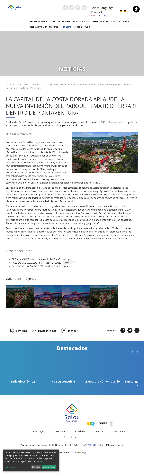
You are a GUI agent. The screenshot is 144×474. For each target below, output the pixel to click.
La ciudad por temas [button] (116, 21)
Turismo (67, 27)
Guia (102, 21)
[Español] (125, 11)
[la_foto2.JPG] (48, 296)
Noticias (37, 84)
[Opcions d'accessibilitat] (136, 9)
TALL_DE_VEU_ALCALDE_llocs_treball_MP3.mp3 (36, 262)
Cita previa (55, 21)
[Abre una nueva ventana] (65, 7)
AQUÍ (42, 461)
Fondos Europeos (89, 21)
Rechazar (36, 467)
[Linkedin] (137, 330)
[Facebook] (122, 330)
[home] (15, 7)
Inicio (26, 84)
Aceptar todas (48, 467)
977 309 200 (90, 445)
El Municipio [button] (68, 21)
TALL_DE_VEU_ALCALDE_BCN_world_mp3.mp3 (36, 266)
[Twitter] (129, 330)
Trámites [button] (53, 27)
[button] (132, 352)
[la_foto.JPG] (20, 296)
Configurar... (10, 467)
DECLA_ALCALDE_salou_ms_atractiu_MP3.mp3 (36, 259)
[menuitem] (120, 10)
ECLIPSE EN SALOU (81, 27)
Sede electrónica (38, 27)
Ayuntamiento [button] (37, 21)
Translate (100, 15)
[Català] (121, 11)
